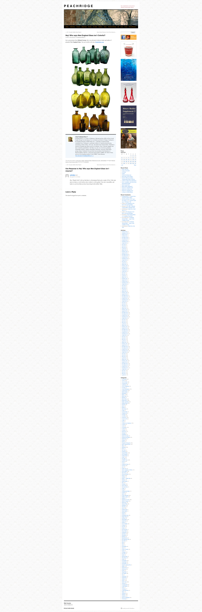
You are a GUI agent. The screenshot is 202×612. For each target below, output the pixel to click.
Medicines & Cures (96, 160)
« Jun (122, 165)
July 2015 (124, 302)
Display (123, 440)
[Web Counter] (68, 605)
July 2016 (124, 285)
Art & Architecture (125, 386)
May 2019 (124, 247)
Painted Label (124, 509)
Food (123, 462)
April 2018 (124, 262)
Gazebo (123, 173)
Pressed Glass (124, 529)
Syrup (123, 570)
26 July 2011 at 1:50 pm (75, 176)
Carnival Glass (125, 411)
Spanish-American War (126, 564)
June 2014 (124, 321)
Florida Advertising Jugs (126, 175)
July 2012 (124, 353)
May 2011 (124, 373)
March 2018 (124, 264)
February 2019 (125, 251)
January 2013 (124, 345)
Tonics (123, 580)
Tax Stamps (124, 573)
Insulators (124, 484)
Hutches (123, 479)
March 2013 (124, 342)
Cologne (123, 424)
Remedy (123, 536)
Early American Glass (126, 444)
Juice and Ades (125, 486)
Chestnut (123, 414)
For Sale (95, 26)
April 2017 (124, 275)
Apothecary (124, 384)
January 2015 (124, 311)
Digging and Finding (126, 437)
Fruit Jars (124, 465)
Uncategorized (124, 584)
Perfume (123, 518)
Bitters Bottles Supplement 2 (127, 186)
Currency (123, 430)
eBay (123, 445)
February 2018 (125, 265)
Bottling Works (125, 403)
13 (126, 159)
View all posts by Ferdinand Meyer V (84, 155)
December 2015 (125, 295)
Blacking (123, 397)
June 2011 (124, 372)
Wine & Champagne (126, 597)
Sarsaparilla (124, 546)
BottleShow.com (100, 42)
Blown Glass (124, 399)
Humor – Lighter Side (126, 478)
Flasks (82, 160)
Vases (123, 587)
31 (135, 163)
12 (124, 159)
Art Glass (124, 387)
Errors (123, 448)
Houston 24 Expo (112, 26)
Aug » (135, 165)
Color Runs (78, 160)
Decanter (123, 433)
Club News (124, 417)
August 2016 (124, 284)
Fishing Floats (124, 455)
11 (121, 159)
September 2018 (125, 258)
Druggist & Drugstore (126, 443)
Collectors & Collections (126, 423)
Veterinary (124, 589)
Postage (123, 525)
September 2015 (125, 299)
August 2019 (124, 243)
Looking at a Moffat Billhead (127, 192)
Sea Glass (124, 553)
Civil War (124, 416)
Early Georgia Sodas (126, 184)
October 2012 (124, 349)
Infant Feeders (124, 481)
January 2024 (124, 234)
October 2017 (124, 270)
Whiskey (123, 594)
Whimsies (124, 593)
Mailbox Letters (125, 496)
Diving (123, 441)
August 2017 (124, 271)
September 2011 (125, 367)
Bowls (123, 406)
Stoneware (124, 569)
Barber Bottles (124, 391)
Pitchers (123, 522)
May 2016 (124, 288)
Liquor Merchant (125, 495)
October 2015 (124, 298)
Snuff (123, 559)
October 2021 (124, 236)
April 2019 (124, 248)
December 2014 (125, 312)
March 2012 (124, 359)
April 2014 (124, 323)
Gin (122, 467)
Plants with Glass (125, 169)
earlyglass (72, 175)
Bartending (124, 393)
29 (130, 163)
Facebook (124, 451)
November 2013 (125, 331)
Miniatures (124, 505)
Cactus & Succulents (126, 170)
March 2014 (124, 325)
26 (124, 163)
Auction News (124, 390)
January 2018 (124, 267)
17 (135, 159)
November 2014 (125, 314)
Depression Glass (125, 435)
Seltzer (123, 555)
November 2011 (125, 365)
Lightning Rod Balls (126, 491)
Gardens (100, 26)
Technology (124, 576)
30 (133, 163)
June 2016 (124, 287)
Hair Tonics (124, 472)
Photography (124, 519)
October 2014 (124, 315)
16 (133, 159)
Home (67, 26)
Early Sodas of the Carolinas (127, 176)
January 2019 (124, 253)
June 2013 (124, 338)
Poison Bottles (124, 523)
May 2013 (124, 339)
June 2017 (124, 274)
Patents (123, 513)
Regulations (124, 535)
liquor (123, 494)
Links (121, 26)
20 (126, 161)
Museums (124, 506)
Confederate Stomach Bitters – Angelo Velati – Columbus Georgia (128, 219)
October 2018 (124, 257)
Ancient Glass (124, 383)
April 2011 (124, 374)
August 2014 (124, 318)
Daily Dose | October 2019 (127, 189)
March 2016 (124, 291)
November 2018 (125, 255)
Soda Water (124, 562)
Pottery (123, 528)
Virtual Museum (132, 26)
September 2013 (125, 333)
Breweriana (124, 408)
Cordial (123, 428)
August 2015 (124, 301)
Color (123, 426)
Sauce (123, 547)
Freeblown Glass (125, 464)
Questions (124, 533)
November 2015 (125, 296)
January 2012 (124, 362)
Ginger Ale (124, 468)
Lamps (123, 488)
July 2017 (124, 272)
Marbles (123, 498)
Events (89, 26)
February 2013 (125, 343)
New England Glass (73, 162)
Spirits (123, 566)
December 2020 (125, 237)
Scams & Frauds (125, 549)
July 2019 (124, 244)
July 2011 (124, 370)
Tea (122, 574)
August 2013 (124, 335)
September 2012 (125, 350)
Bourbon (123, 404)
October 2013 (124, 332)
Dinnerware (124, 438)
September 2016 (125, 282)
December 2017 (125, 268)
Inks (123, 482)
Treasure (123, 583)
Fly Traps (124, 458)
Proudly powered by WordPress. (128, 608)
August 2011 (124, 369)
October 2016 (124, 281)
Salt (122, 543)
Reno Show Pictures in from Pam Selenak (106, 32)
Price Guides (124, 530)
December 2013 (125, 329)
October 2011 (124, 366)
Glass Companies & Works (127, 469)
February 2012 (125, 360)
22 (130, 161)
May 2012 (124, 356)
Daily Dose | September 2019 (127, 190)
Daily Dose (84, 26)
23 (133, 161)
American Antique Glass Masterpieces (129, 180)
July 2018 (124, 261)
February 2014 (125, 326)
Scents (123, 550)
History (123, 475)
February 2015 (125, 309)
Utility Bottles (103, 160)
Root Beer (124, 540)
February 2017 (125, 278)
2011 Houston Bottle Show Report (73, 32)
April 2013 (124, 340)
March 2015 (124, 308)
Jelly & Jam (124, 485)
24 (135, 161)
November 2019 (125, 238)
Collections (72, 26)
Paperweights (124, 511)
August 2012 (124, 352)
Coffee (123, 420)
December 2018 (125, 254)
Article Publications (125, 389)
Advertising (124, 379)
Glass (105, 26)
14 (128, 159)
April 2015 (124, 306)
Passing (123, 512)
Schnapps (124, 552)
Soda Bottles (124, 560)
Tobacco (123, 579)
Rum (123, 542)
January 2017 (124, 279)
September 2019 (125, 241)
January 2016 (124, 294)
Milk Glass (124, 502)
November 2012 (125, 348)
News (123, 508)
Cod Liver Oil (124, 418)
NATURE (124, 172)
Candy (123, 410)
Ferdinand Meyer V (81, 37)
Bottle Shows (124, 400)
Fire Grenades (124, 454)
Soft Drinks (124, 563)
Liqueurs (123, 492)
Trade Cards (124, 581)
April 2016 (124, 289)
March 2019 (124, 250)
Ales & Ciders (124, 382)
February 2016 (125, 292)
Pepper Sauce (124, 516)
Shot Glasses (124, 557)
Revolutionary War (125, 539)
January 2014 (124, 328)
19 (124, 161)
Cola (123, 421)
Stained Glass (124, 567)
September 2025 (125, 233)
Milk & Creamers (125, 501)
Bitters (123, 394)
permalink (86, 162)
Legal (123, 489)
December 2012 (125, 346)
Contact (78, 26)
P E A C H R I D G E (78, 6)
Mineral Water (124, 503)
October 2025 (124, 231)
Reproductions (124, 538)
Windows (124, 596)
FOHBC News (125, 460)
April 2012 (124, 357)
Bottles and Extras (125, 401)
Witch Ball (124, 598)
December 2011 (125, 363)
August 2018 (124, 260)
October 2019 (124, 240)
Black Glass (124, 396)
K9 (118, 26)
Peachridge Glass (125, 515)
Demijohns (124, 434)
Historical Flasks (88, 160)
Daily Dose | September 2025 (127, 187)
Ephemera (124, 447)
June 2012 (124, 355)
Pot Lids (123, 526)
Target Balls (124, 572)
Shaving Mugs (125, 556)
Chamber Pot (124, 413)
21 (128, 161)
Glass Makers (124, 471)
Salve (123, 545)
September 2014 (125, 316)
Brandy (123, 407)
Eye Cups (124, 450)
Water (123, 591)
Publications (124, 532)
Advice (123, 380)
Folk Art (123, 461)
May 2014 (124, 322)
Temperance (124, 577)
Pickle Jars (124, 520)
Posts (126, 26)
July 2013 (124, 336)
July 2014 (124, 319)
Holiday (123, 477)
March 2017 (124, 277)
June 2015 (124, 304)
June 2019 (124, 245)
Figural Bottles (125, 452)
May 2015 (124, 305)
